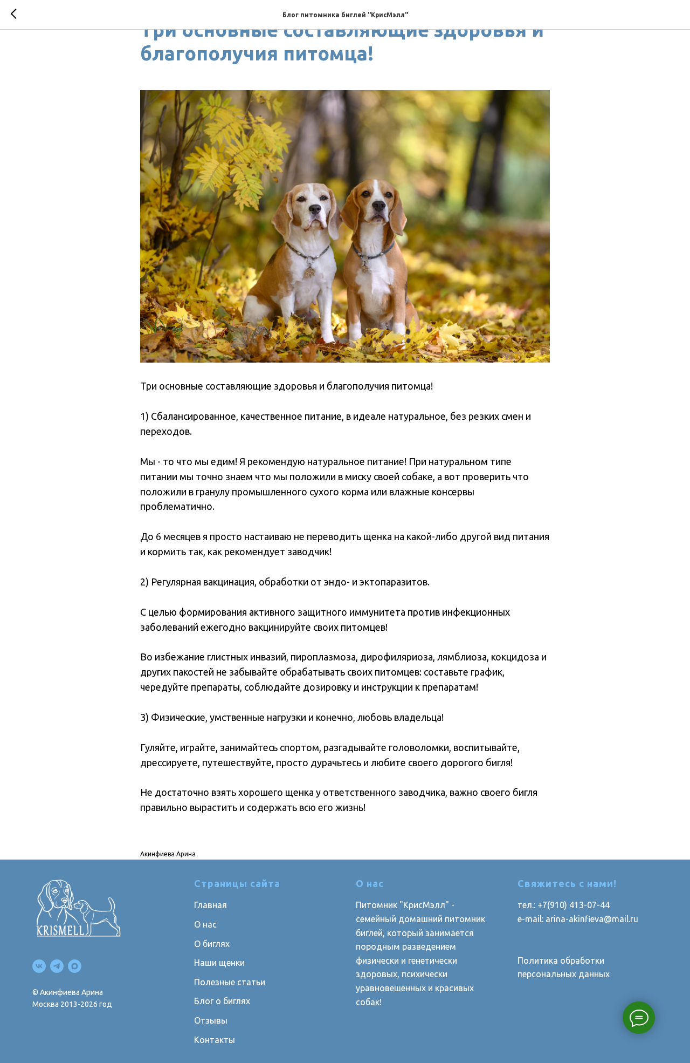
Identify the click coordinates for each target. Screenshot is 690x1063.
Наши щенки (219, 962)
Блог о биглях (222, 1001)
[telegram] (57, 966)
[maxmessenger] (74, 966)
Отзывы (210, 1020)
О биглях (212, 944)
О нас (205, 924)
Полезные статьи (229, 982)
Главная (210, 905)
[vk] (39, 966)
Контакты (214, 1040)
